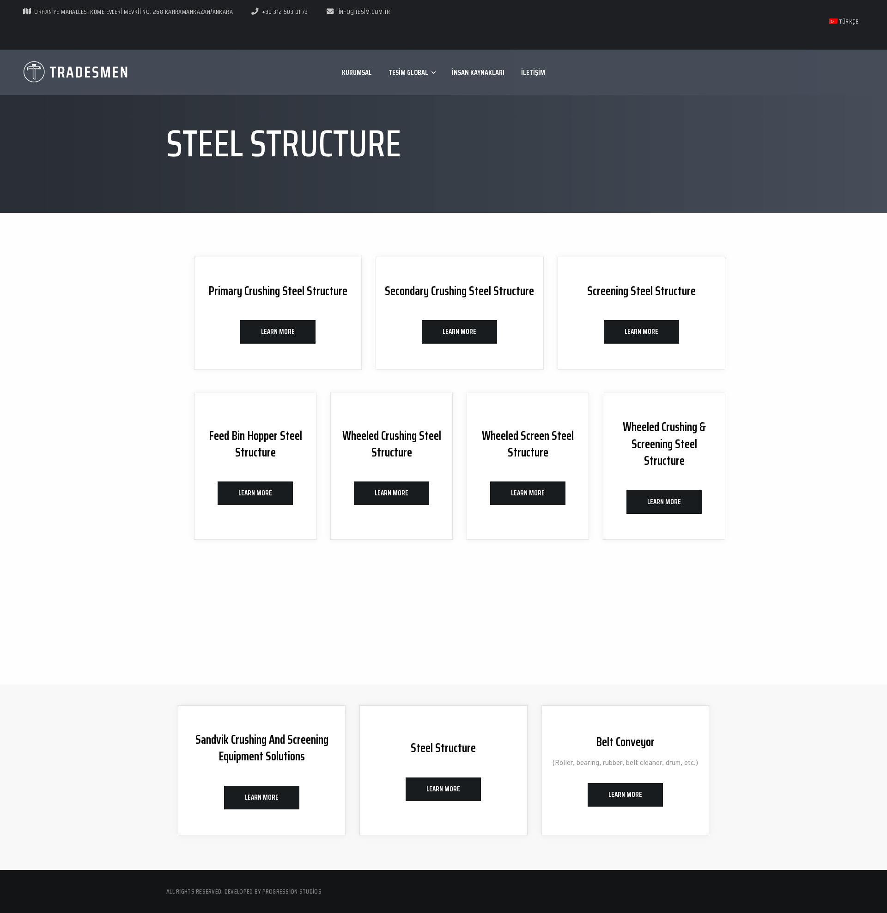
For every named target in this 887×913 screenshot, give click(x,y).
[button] (278, 332)
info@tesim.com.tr (363, 11)
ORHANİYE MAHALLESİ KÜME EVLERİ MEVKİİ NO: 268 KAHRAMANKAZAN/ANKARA (133, 11)
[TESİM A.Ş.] (76, 72)
